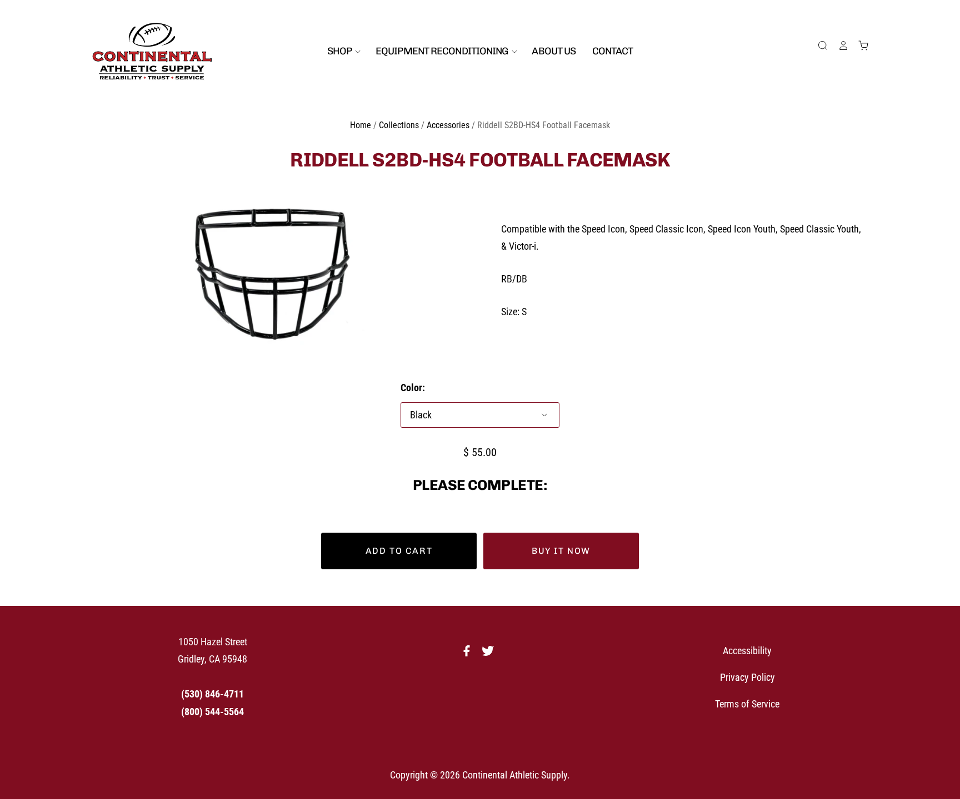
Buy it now (561, 550)
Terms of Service (747, 704)
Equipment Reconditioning (443, 51)
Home (360, 125)
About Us (554, 51)
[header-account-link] (838, 45)
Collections (399, 125)
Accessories (448, 125)
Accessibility (747, 650)
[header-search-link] (818, 45)
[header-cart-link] (859, 45)
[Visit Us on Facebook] (469, 654)
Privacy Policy (747, 677)
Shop (340, 51)
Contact (612, 51)
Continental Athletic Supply (514, 775)
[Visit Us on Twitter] (490, 654)
